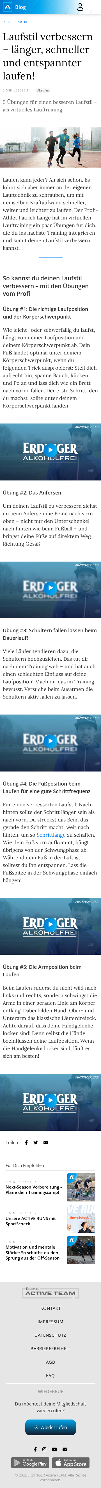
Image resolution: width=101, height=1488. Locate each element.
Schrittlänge (51, 835)
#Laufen (43, 90)
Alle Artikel (19, 22)
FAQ (50, 1375)
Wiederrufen (53, 1427)
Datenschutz (50, 1335)
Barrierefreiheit (50, 1348)
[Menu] (93, 7)
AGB (50, 1362)
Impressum (50, 1321)
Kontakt (50, 1308)
